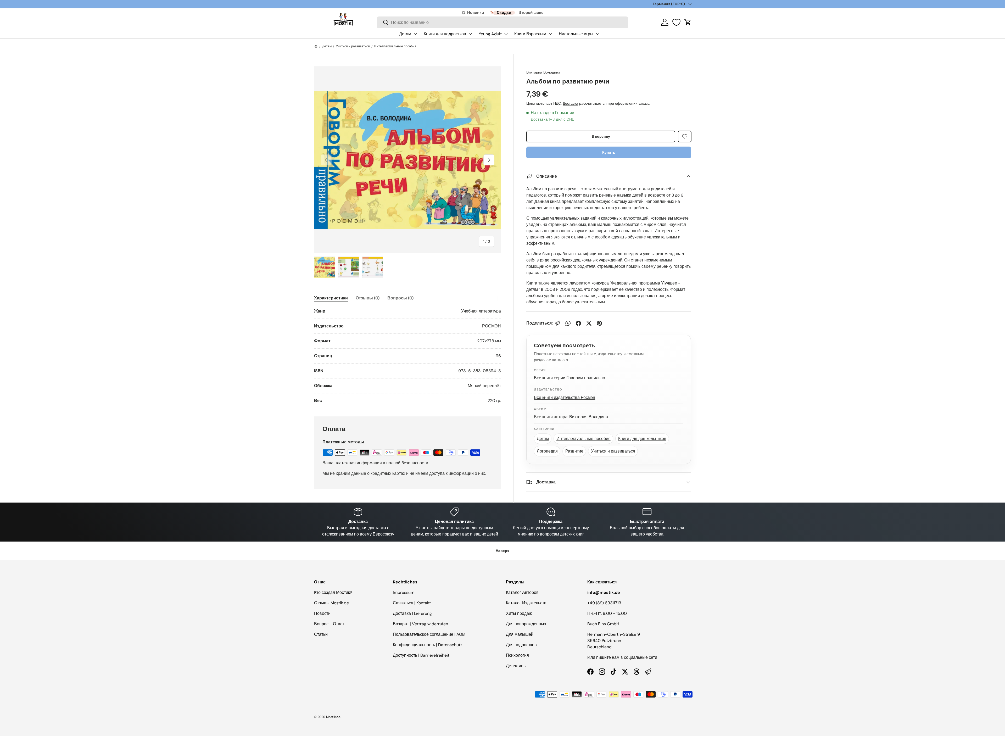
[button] (688, 22)
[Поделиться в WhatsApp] (568, 323)
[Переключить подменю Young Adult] (506, 34)
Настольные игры (576, 34)
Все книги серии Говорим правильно (569, 378)
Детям (405, 34)
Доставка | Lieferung (412, 613)
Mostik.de (333, 717)
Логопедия (547, 451)
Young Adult (490, 34)
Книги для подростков (445, 34)
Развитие (574, 451)
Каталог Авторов (522, 592)
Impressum (403, 592)
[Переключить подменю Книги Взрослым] (550, 34)
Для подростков (521, 645)
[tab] (331, 298)
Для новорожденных (526, 624)
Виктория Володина (543, 72)
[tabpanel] (407, 356)
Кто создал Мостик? (333, 592)
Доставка (570, 103)
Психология (517, 655)
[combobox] (502, 22)
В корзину (601, 136)
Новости (322, 613)
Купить (608, 152)
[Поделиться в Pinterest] (599, 323)
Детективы (516, 665)
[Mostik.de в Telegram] (648, 671)
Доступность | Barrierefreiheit (421, 655)
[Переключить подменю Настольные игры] (597, 34)
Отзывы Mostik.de (331, 603)
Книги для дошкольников (642, 438)
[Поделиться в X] (589, 323)
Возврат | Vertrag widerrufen (420, 624)
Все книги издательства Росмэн (564, 397)
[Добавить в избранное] (684, 136)
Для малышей (519, 634)
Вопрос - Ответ (329, 624)
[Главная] (316, 46)
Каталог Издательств (526, 603)
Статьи (321, 634)
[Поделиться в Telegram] (557, 323)
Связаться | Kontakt (412, 603)
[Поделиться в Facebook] (578, 323)
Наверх (502, 550)
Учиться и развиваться (353, 46)
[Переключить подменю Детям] (415, 34)
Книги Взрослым (530, 34)
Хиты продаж (519, 613)
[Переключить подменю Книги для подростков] (470, 34)
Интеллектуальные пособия (395, 46)
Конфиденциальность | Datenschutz (427, 645)
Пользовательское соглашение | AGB (429, 634)
